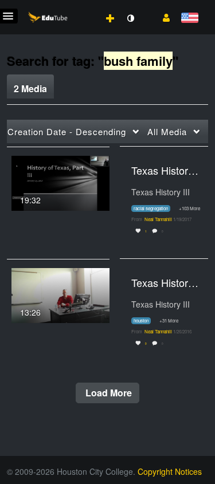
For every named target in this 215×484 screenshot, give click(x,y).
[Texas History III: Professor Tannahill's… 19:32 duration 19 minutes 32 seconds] (60, 181)
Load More (107, 392)
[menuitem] (84, 6)
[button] (162, 16)
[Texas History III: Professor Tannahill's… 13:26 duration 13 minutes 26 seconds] (60, 294)
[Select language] (189, 18)
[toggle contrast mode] (130, 18)
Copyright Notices (170, 471)
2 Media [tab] (30, 88)
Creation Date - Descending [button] (66, 131)
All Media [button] (167, 131)
